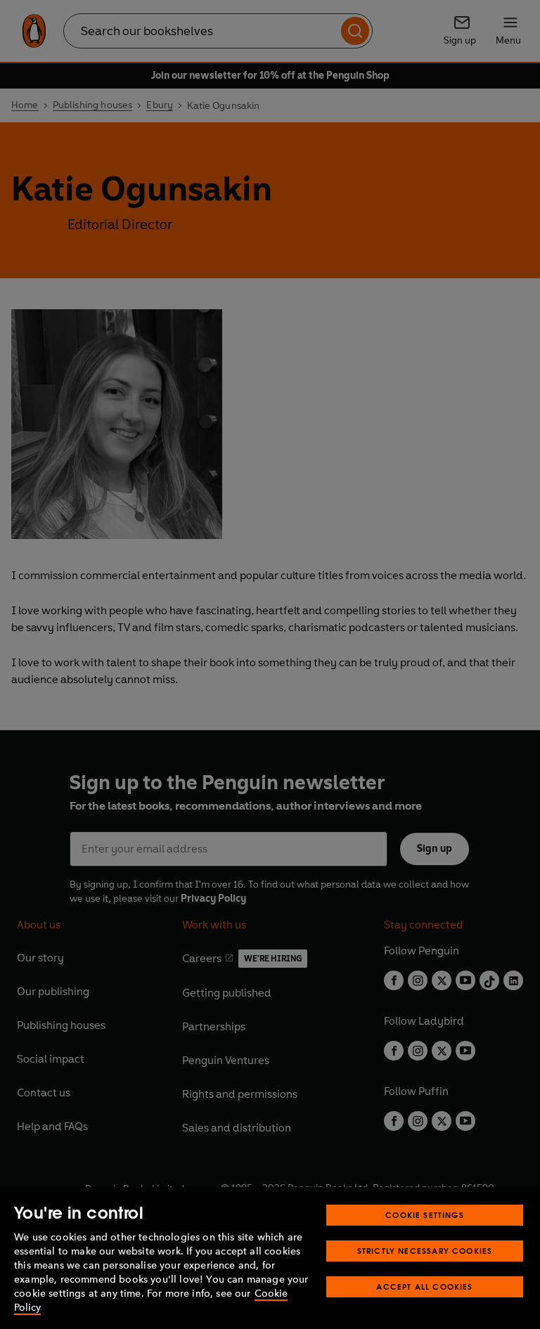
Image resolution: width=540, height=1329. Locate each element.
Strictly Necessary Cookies (425, 1250)
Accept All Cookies (424, 1286)
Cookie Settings (424, 1215)
